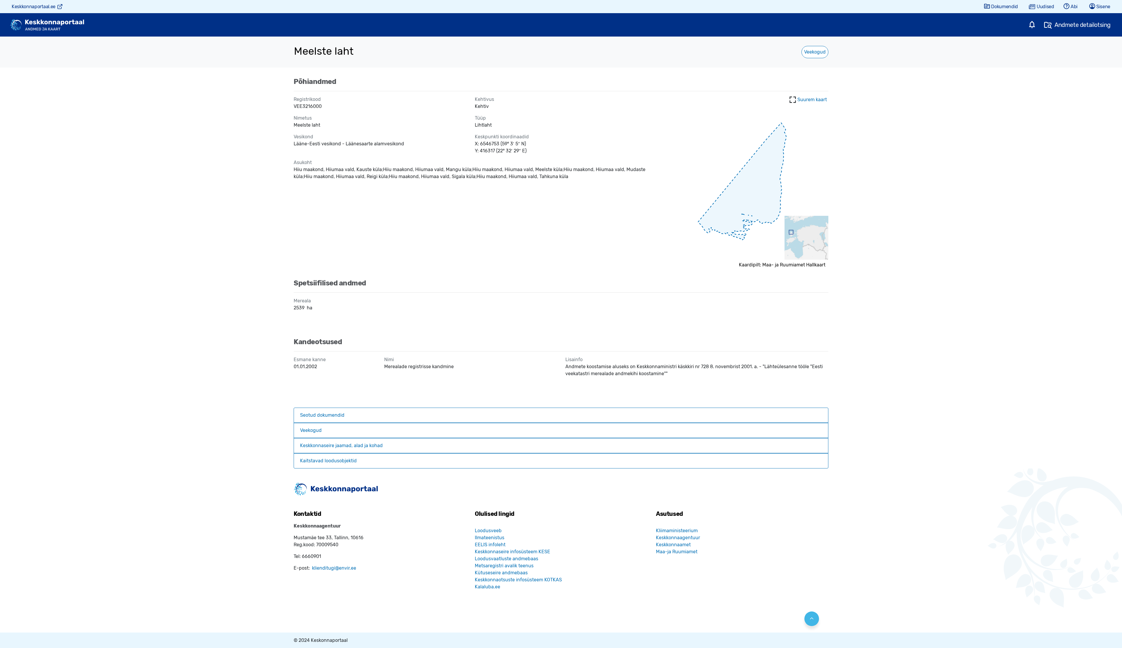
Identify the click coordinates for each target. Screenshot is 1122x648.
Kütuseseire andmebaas (501, 572)
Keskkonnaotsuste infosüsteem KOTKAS (518, 579)
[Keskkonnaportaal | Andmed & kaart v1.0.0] (47, 25)
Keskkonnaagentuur (678, 537)
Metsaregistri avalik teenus (504, 565)
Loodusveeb (488, 530)
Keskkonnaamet (673, 544)
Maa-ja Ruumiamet (676, 551)
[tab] (561, 415)
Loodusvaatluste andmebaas (506, 558)
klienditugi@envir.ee (334, 568)
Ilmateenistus (489, 537)
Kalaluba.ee (487, 587)
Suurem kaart (812, 99)
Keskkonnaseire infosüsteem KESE (512, 551)
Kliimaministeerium (677, 530)
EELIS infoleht (490, 544)
